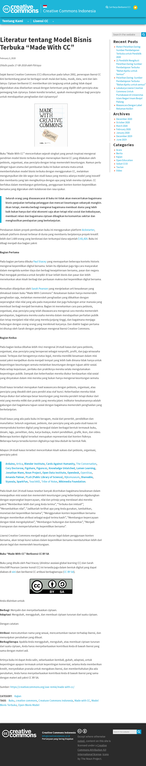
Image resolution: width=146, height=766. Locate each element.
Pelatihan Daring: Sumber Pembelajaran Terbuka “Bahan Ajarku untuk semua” (131, 81)
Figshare (30, 468)
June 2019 (121, 139)
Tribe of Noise (49, 481)
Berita (119, 153)
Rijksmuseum (72, 477)
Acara (119, 150)
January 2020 (122, 132)
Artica (19, 463)
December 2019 (124, 136)
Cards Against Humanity (60, 463)
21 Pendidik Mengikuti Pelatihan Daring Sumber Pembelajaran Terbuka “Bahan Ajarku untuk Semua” (129, 67)
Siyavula (10, 481)
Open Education (124, 160)
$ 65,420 (82, 238)
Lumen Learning (85, 468)
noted (81, 741)
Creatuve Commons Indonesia (55, 700)
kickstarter (88, 229)
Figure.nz (41, 468)
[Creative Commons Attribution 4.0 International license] (83, 731)
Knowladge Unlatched (62, 468)
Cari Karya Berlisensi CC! (119, 7)
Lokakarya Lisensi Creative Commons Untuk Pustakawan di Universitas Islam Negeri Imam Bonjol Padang (129, 94)
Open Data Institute (54, 472)
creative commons (26, 700)
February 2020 (123, 129)
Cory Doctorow (14, 468)
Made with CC (82, 700)
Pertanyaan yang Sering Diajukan (57, 738)
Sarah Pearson (40, 288)
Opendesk (73, 472)
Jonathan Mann (15, 472)
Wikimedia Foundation (72, 481)
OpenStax (86, 472)
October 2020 (123, 122)
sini (14, 571)
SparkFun (22, 481)
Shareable (87, 477)
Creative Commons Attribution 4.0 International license (92, 750)
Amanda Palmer (15, 477)
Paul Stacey (39, 261)
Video (119, 170)
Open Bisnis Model (28, 705)
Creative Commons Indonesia (59, 732)
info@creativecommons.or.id (56, 736)
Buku (11, 700)
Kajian (17, 696)
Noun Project (33, 472)
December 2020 (124, 119)
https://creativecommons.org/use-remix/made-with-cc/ (42, 687)
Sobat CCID (122, 163)
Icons (106, 754)
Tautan (119, 167)
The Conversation (86, 463)
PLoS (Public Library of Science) (44, 477)
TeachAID (34, 481)
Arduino (10, 463)
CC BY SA (69, 571)
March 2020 (121, 125)
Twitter (135, 7)
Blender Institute (34, 463)
